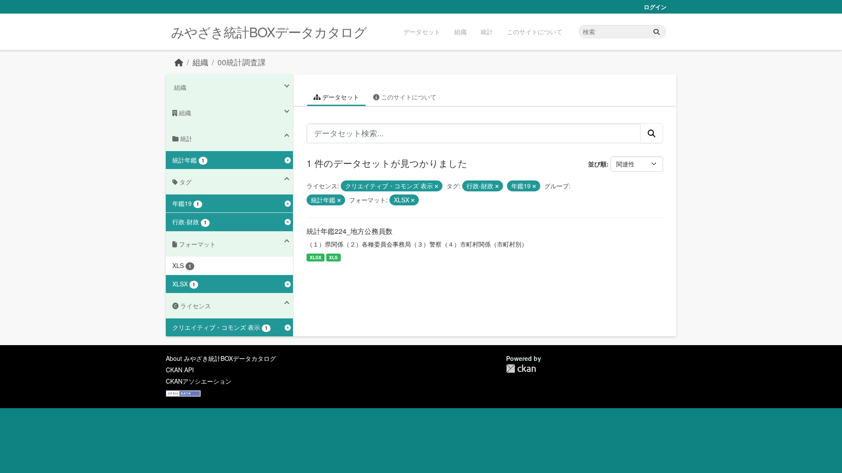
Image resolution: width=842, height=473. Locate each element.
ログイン (655, 7)
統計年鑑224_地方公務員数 (349, 231)
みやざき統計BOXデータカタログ (269, 31)
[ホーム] (179, 61)
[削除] (436, 186)
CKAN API (180, 369)
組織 (460, 31)
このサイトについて (534, 31)
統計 (487, 31)
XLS (333, 257)
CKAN (521, 368)
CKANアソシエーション (199, 381)
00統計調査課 (242, 61)
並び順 (597, 163)
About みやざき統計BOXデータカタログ (221, 358)
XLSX (315, 257)
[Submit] (656, 32)
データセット (421, 31)
